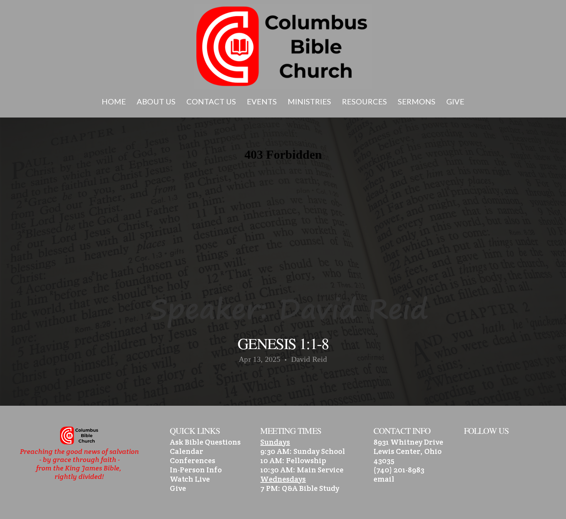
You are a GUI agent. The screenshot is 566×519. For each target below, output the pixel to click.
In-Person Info (196, 470)
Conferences (192, 460)
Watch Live (190, 479)
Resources (365, 101)
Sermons (417, 101)
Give (455, 101)
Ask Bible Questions (205, 442)
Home (114, 101)
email (383, 479)
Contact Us (212, 101)
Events (262, 101)
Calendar (186, 451)
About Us (157, 101)
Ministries (310, 101)
